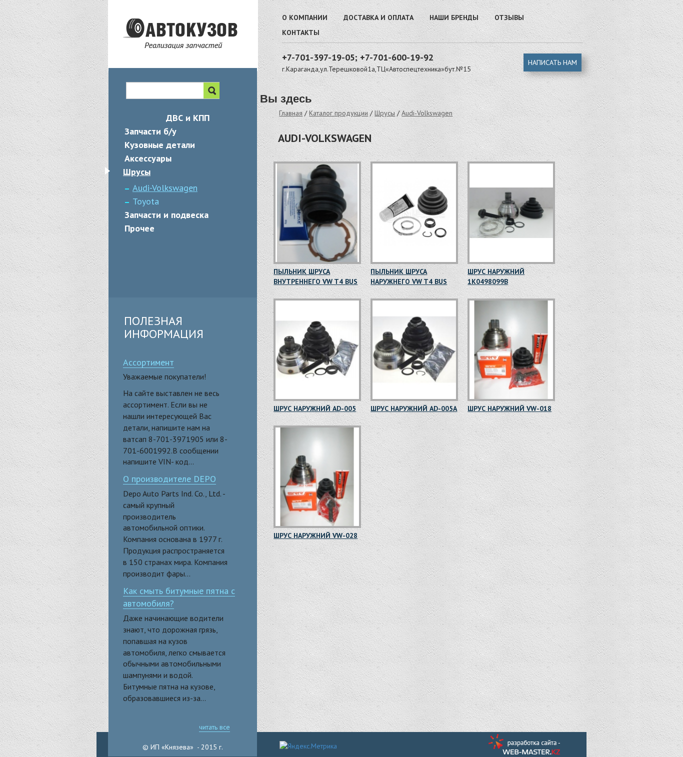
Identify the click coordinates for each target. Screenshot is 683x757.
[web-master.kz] (525, 744)
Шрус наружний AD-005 (315, 408)
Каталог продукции (338, 113)
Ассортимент (148, 362)
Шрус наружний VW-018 (510, 408)
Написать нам (552, 62)
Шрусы (384, 113)
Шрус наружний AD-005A (413, 408)
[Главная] (197, 52)
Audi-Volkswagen (427, 113)
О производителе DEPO (169, 478)
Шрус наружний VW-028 (316, 535)
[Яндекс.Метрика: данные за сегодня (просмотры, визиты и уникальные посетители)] (308, 746)
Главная (290, 113)
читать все (214, 727)
